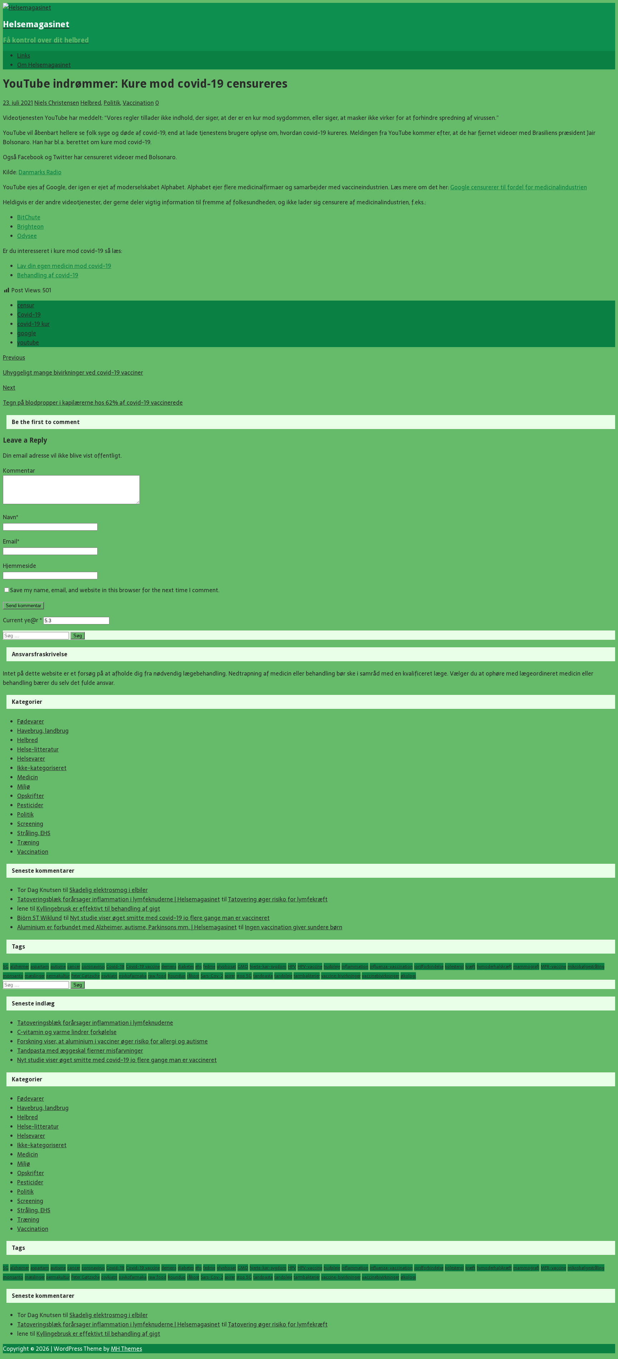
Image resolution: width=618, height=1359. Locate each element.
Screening (30, 823)
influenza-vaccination (391, 966)
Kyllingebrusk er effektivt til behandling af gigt (98, 908)
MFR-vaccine (553, 966)
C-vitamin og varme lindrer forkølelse (67, 1032)
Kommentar (19, 470)
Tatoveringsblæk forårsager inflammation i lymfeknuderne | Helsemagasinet (118, 899)
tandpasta (263, 975)
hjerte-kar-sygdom (268, 966)
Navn (9, 517)
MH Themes (126, 1348)
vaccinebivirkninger (380, 975)
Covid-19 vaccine (143, 966)
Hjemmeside (19, 565)
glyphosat (226, 966)
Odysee (27, 235)
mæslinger (35, 975)
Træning (28, 842)
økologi (408, 975)
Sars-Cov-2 (212, 975)
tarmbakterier (307, 975)
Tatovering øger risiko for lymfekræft (278, 899)
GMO (242, 966)
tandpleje (283, 975)
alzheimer (19, 966)
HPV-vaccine (310, 966)
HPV (292, 966)
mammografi (526, 966)
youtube (28, 342)
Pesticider (30, 805)
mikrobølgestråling (586, 966)
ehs (198, 966)
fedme (209, 966)
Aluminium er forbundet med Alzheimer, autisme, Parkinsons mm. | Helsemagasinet (127, 927)
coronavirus (93, 966)
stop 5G (244, 975)
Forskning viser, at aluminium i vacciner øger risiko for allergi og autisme (112, 1041)
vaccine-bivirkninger (340, 975)
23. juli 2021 (18, 102)
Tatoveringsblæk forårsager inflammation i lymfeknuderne (95, 1022)
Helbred (90, 102)
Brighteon (30, 226)
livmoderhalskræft (494, 966)
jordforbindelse (428, 966)
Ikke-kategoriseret (42, 768)
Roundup (177, 975)
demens (168, 966)
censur (25, 305)
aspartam (39, 966)
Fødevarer (30, 721)
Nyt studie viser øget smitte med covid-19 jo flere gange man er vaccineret (170, 917)
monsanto (13, 975)
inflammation (355, 966)
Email (10, 541)
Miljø (23, 786)
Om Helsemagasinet (44, 64)
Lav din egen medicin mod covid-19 (64, 266)
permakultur (58, 975)
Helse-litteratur (38, 749)
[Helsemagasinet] (27, 7)
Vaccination (138, 102)
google (26, 333)
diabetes (186, 966)
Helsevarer (31, 758)
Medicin (27, 777)
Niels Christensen (56, 102)
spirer (230, 975)
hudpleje (332, 966)
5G (6, 966)
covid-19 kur (33, 323)
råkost (193, 975)
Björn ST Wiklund (39, 917)
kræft (470, 966)
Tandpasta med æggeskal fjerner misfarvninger (80, 1050)
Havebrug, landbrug (43, 730)
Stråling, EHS (33, 833)
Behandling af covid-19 (47, 275)
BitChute (28, 217)
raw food (157, 975)
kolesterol (454, 966)
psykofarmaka (133, 975)
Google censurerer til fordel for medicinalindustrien (518, 187)
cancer (73, 966)
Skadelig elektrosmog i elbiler (108, 890)
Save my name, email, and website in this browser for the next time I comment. (115, 590)
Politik (112, 102)
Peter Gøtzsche (85, 975)
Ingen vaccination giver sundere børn (293, 927)
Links (23, 55)
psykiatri (109, 975)
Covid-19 (29, 314)
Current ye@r (22, 620)
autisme (58, 966)
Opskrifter (30, 795)
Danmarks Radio (40, 172)
